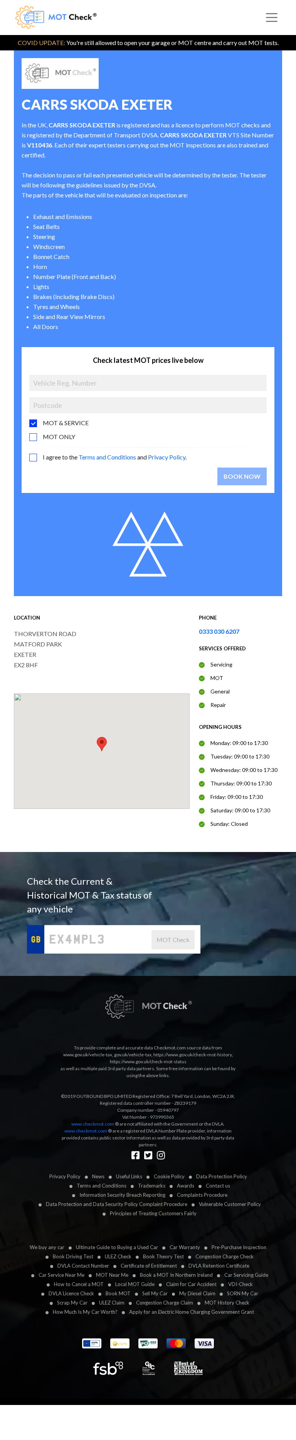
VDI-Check (240, 1284)
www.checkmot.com (92, 1124)
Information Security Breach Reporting (122, 1195)
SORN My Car (242, 1293)
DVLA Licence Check (71, 1293)
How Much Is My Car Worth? (85, 1312)
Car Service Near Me (61, 1275)
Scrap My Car (72, 1303)
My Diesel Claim (197, 1293)
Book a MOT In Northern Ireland (176, 1275)
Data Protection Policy (221, 1176)
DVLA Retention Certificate (218, 1266)
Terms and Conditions (107, 457)
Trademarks (151, 1186)
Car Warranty (185, 1247)
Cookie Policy (169, 1176)
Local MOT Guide (135, 1284)
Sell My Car (155, 1293)
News (98, 1176)
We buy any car (47, 1247)
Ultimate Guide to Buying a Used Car (117, 1247)
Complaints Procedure (202, 1195)
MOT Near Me (112, 1275)
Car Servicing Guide (246, 1275)
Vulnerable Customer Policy (230, 1204)
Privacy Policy (166, 457)
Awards (185, 1186)
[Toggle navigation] (271, 18)
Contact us (218, 1186)
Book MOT (118, 1293)
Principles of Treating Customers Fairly (153, 1213)
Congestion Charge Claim (164, 1303)
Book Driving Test (73, 1256)
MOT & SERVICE (66, 422)
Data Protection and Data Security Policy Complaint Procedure (116, 1204)
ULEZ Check (118, 1256)
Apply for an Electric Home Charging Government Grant (191, 1312)
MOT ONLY (59, 436)
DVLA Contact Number (83, 1266)
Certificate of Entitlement (149, 1266)
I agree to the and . (115, 457)
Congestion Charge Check (224, 1256)
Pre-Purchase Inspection (239, 1247)
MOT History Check (227, 1303)
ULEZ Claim (111, 1303)
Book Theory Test (163, 1256)
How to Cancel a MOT (79, 1284)
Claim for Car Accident (191, 1284)
